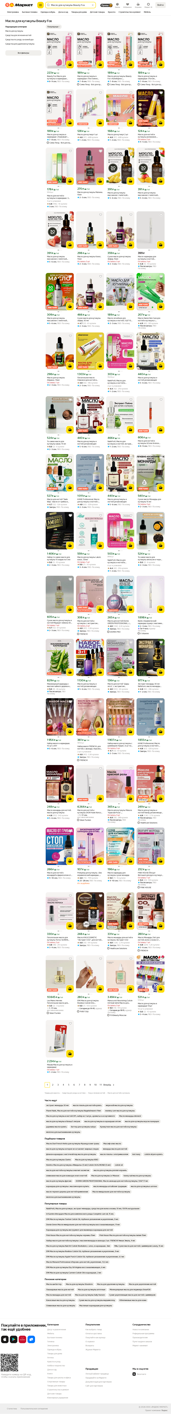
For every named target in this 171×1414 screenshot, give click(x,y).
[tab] (12, 12)
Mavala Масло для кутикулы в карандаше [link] (59, 1066)
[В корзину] (70, 65)
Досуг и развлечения (56, 1329)
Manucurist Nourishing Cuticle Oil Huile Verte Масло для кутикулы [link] (120, 1001)
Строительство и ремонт (58, 1390)
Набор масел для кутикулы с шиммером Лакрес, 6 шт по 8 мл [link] (120, 744)
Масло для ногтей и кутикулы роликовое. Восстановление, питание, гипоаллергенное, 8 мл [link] (149, 135)
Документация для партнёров (99, 1382)
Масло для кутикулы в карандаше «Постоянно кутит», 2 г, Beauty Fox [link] (87, 77)
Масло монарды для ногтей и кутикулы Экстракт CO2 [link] (120, 938)
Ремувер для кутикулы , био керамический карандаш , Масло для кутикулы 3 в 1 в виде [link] (89, 874)
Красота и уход (53, 1362)
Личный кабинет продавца (97, 1374)
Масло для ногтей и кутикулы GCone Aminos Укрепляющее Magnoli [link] (148, 442)
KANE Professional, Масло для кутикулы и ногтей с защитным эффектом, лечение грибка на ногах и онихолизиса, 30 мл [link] (149, 744)
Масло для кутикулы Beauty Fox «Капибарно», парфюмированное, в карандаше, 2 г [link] (119, 77)
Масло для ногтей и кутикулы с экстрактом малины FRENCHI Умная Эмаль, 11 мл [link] (87, 622)
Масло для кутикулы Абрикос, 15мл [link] (56, 379)
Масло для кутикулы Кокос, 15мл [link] (89, 257)
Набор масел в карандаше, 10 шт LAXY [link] (58, 744)
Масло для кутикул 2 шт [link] (118, 134)
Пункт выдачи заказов (142, 1341)
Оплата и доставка (94, 1333)
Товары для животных (57, 1386)
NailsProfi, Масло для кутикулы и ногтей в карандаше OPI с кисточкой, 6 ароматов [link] (120, 561)
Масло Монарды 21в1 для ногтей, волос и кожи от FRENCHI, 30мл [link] (149, 938)
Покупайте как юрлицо (95, 1337)
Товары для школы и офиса (59, 1378)
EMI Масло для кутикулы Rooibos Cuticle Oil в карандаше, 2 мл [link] (88, 1001)
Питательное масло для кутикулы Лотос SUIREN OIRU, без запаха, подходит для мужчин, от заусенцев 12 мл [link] (59, 938)
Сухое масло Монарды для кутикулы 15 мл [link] (149, 500)
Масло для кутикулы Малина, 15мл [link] (90, 193)
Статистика (12, 1409)
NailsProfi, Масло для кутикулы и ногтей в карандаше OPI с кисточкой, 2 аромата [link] (120, 381)
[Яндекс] (164, 1410)
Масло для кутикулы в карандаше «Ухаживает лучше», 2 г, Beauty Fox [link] (57, 135)
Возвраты (90, 1345)
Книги (50, 1374)
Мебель (50, 1333)
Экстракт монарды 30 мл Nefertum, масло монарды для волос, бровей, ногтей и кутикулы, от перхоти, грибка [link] (150, 685)
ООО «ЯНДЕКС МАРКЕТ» (157, 1407)
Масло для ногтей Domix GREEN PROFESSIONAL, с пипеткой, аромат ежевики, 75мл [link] (119, 622)
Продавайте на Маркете (96, 1378)
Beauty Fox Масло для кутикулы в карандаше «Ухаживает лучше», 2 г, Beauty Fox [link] (57, 77)
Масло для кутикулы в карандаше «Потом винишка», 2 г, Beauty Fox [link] (148, 77)
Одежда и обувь (54, 1349)
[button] (54, 27)
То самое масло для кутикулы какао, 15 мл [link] (56, 442)
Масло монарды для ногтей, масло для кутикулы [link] (59, 811)
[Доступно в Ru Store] (31, 1343)
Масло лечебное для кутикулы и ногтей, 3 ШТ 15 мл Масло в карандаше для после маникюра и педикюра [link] (120, 319)
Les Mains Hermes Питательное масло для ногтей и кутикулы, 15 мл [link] (58, 1001)
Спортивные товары (56, 1382)
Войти (160, 5)
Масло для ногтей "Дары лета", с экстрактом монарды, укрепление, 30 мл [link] (120, 685)
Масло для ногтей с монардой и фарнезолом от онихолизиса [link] (59, 874)
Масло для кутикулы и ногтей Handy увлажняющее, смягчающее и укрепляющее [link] (150, 811)
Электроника (53, 1345)
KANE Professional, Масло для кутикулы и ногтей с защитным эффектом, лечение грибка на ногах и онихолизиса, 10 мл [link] (88, 500)
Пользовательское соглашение (34, 1409)
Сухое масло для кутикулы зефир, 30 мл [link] (89, 319)
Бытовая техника (54, 1337)
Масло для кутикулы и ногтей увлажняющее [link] (147, 379)
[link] (57, 1105)
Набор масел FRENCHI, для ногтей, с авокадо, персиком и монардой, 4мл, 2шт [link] (89, 747)
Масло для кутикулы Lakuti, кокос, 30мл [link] (89, 558)
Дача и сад (52, 1370)
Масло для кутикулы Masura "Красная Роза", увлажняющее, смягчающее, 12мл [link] (120, 811)
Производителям (140, 1337)
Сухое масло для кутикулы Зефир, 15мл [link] (119, 257)
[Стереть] (93, 5)
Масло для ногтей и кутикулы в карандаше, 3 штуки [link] (58, 197)
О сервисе (90, 1341)
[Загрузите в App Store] (5, 1343)
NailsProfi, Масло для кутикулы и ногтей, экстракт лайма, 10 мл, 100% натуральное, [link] (120, 442)
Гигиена (50, 1341)
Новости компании (141, 1329)
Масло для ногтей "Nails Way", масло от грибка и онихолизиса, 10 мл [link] (57, 500)
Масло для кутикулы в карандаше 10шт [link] (147, 1004)
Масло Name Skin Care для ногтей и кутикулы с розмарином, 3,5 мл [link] (149, 319)
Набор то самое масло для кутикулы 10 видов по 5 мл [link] (58, 558)
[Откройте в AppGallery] (22, 1343)
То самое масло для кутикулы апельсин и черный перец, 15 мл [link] (150, 558)
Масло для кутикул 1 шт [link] (87, 134)
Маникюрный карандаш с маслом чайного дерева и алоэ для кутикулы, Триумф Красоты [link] (59, 685)
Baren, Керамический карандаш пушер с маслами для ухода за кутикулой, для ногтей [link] (150, 622)
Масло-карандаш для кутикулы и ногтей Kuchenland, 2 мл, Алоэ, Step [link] (150, 257)
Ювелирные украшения (57, 1398)
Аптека (50, 1358)
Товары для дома (54, 1354)
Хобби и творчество (56, 1366)
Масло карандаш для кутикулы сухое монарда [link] (118, 874)
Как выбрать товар (94, 1329)
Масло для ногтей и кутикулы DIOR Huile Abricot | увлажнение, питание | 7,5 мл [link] (90, 811)
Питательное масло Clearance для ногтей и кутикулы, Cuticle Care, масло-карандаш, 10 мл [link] (87, 379)
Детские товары (54, 1394)
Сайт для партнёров (94, 1386)
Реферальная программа (143, 1333)
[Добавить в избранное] (70, 34)
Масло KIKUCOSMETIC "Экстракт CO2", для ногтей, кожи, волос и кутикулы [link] (89, 938)
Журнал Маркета (93, 1349)
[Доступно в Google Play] (13, 1343)
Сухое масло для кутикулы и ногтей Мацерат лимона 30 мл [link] (59, 621)
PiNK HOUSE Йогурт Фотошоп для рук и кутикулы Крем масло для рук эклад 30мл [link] (150, 874)
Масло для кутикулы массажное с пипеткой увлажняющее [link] (117, 194)
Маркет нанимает (140, 1345)
